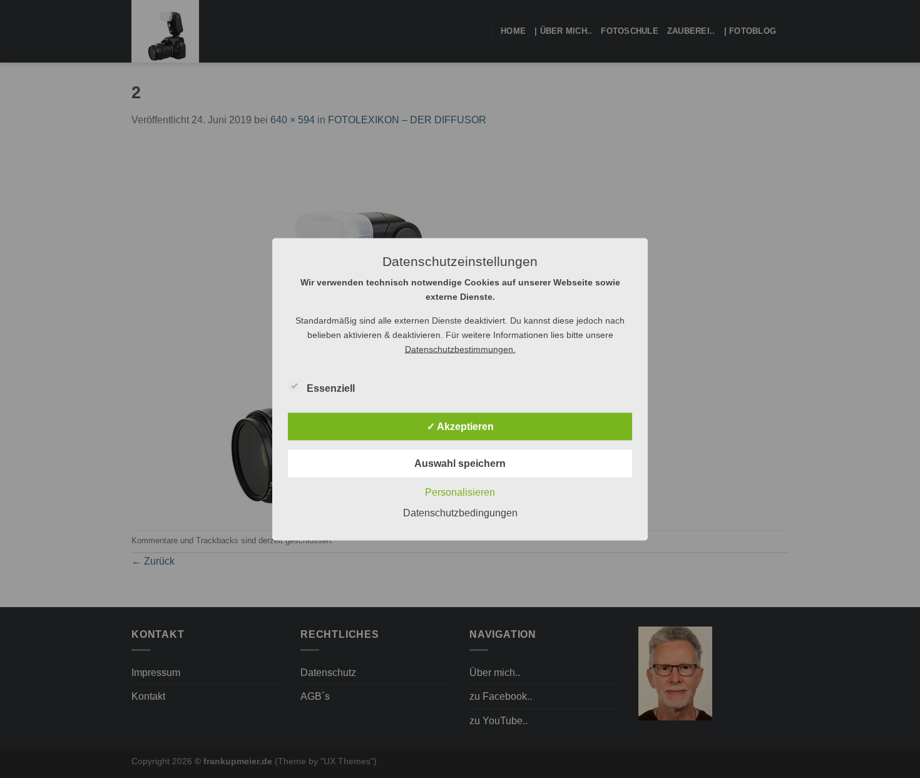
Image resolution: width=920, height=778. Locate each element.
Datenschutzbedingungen (460, 512)
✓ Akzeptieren (460, 426)
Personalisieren (460, 491)
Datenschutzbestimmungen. (460, 349)
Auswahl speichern (460, 463)
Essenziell (331, 387)
